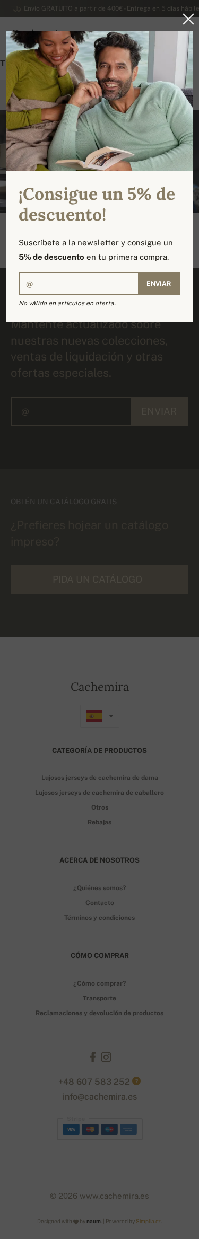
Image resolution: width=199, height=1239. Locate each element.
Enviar (158, 283)
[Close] (185, 19)
